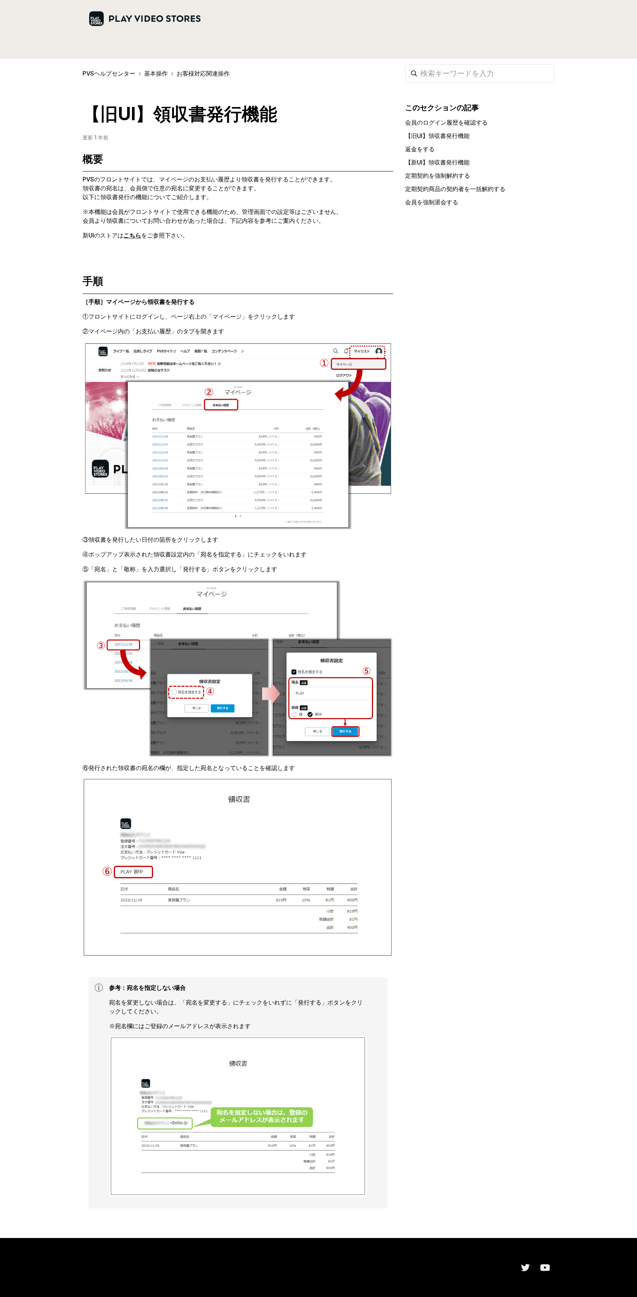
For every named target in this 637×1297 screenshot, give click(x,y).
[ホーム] (144, 19)
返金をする (420, 149)
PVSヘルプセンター (109, 73)
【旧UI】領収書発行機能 (437, 135)
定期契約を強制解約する (437, 175)
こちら (132, 235)
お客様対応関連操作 (203, 73)
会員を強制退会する (431, 202)
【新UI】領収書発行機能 (437, 162)
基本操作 (156, 73)
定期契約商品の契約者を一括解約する (455, 189)
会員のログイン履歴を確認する (446, 122)
